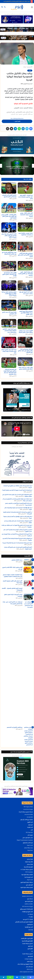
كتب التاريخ (30, 822)
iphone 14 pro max (28, 848)
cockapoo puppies (29, 959)
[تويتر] (27, 128)
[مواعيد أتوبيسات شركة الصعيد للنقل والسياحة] (28, 597)
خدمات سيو (30, 899)
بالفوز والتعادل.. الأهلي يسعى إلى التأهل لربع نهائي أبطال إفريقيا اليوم (8, 216)
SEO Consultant (29, 872)
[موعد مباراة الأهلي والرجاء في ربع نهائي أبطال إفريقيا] (8, 246)
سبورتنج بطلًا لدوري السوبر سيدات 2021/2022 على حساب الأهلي (26, 312)
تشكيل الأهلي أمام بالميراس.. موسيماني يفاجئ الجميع (9, 196)
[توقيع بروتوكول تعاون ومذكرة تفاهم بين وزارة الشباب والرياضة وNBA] (8, 285)
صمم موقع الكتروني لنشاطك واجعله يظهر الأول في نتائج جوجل (17, 14)
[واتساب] (19, 128)
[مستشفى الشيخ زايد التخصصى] (28, 736)
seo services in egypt (28, 809)
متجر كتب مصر (29, 967)
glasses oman (30, 969)
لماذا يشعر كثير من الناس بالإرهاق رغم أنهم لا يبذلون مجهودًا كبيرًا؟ (17, 517)
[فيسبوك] (31, 128)
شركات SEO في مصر (28, 919)
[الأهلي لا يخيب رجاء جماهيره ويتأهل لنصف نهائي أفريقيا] (25, 324)
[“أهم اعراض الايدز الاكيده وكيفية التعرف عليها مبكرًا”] (28, 583)
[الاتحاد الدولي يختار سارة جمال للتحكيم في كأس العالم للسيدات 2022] (8, 227)
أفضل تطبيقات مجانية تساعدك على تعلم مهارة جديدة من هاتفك (18, 522)
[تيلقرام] (15, 128)
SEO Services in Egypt (27, 907)
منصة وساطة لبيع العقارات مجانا (17, 118)
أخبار (17, 163)
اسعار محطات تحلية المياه (26, 887)
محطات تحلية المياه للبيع (27, 882)
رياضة (24, 67)
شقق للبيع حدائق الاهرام (27, 938)
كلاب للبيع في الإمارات (27, 912)
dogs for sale (30, 845)
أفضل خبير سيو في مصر (17, 756)
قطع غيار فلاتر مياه (28, 867)
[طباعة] (7, 128)
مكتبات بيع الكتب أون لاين (26, 820)
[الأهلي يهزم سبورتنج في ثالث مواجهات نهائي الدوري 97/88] (8, 266)
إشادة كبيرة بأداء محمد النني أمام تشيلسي (9, 313)
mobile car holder (29, 904)
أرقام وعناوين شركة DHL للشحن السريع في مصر (12, 568)
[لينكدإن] (23, 128)
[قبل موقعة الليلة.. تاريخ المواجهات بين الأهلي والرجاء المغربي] (25, 265)
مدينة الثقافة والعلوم (17, 560)
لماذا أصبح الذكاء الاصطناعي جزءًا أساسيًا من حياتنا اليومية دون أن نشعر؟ (17, 535)
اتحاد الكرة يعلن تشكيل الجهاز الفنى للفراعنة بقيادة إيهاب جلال (8, 351)
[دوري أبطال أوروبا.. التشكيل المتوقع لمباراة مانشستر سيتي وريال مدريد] (8, 323)
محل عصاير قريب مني (28, 838)
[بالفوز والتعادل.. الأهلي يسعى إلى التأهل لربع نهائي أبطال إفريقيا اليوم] (8, 208)
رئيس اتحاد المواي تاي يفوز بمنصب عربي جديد (26, 293)
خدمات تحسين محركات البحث (26, 812)
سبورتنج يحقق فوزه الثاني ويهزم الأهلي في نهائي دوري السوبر (25, 254)
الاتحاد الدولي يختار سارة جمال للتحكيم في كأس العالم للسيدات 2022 (8, 235)
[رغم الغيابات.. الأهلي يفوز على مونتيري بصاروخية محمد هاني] (25, 188)
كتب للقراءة (30, 827)
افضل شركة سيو (29, 901)
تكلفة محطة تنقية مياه (27, 875)
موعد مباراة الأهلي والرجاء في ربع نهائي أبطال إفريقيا (9, 253)
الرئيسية (29, 67)
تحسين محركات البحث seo (27, 869)
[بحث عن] (2, 8)
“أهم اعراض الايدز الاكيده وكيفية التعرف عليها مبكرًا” (12, 582)
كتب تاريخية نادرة (29, 877)
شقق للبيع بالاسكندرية (27, 941)
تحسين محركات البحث (27, 944)
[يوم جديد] (17, 7)
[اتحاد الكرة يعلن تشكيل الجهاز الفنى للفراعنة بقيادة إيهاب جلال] (8, 342)
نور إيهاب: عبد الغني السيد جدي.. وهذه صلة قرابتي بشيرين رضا (12, 603)
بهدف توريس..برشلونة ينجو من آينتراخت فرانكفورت (26, 234)
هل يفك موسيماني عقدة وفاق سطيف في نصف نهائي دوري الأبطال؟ (25, 350)
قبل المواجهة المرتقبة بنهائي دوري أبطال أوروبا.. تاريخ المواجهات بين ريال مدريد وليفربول (9, 371)
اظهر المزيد (17, 121)
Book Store (30, 850)
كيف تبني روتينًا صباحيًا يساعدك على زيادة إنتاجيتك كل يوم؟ (17, 543)
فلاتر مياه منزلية (29, 862)
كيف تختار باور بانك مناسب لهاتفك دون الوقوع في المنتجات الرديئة (17, 487)
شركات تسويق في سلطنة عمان (25, 964)
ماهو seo (31, 917)
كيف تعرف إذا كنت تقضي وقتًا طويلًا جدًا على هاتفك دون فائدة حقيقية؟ (17, 526)
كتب (32, 830)
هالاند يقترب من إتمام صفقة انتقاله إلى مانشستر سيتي (26, 368)
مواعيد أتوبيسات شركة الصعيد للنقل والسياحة (13, 595)
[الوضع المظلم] (5, 8)
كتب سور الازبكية (29, 927)
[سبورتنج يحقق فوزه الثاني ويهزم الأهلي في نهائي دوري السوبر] (25, 247)
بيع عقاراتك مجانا (17, 26)
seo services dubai (29, 814)
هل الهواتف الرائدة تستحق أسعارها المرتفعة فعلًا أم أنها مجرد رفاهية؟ (17, 539)
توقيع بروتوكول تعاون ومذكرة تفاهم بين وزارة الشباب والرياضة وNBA (9, 293)
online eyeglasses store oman (26, 972)
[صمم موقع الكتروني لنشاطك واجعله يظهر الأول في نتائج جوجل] (17, 792)
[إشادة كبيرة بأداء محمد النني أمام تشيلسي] (8, 305)
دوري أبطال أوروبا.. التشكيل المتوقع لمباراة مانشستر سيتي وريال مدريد (9, 330)
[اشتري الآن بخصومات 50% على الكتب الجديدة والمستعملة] (17, 145)
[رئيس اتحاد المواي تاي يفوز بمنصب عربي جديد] (25, 285)
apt (32, 951)
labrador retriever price (27, 896)
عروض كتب (30, 835)
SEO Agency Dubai (28, 807)
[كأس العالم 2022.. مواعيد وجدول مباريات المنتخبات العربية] (25, 207)
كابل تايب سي (29, 885)
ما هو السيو (30, 924)
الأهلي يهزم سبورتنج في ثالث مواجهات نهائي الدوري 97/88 (9, 274)
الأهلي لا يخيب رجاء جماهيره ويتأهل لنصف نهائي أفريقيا (26, 331)
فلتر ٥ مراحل (30, 859)
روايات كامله (30, 962)
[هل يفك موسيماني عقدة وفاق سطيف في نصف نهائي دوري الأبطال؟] (25, 342)
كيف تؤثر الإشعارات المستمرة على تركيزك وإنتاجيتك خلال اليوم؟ (18, 508)
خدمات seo (30, 914)
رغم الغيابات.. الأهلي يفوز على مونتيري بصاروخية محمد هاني (25, 196)
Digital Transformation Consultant (25, 840)
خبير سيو (30, 825)
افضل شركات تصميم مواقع (26, 909)
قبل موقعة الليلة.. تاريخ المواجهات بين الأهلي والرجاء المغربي (25, 273)
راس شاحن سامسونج (28, 843)
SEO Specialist (29, 832)
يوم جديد (30, 930)
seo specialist (30, 817)
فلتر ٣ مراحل (30, 864)
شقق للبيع (30, 949)
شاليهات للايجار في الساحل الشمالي (24, 922)
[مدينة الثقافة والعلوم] (28, 562)
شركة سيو (30, 956)
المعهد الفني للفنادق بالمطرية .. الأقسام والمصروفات (12, 589)
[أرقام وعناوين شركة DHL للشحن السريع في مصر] (28, 570)
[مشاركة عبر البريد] (11, 128)
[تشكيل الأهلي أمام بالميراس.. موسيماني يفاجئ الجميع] (8, 188)
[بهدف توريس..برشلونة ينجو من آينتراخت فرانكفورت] (25, 227)
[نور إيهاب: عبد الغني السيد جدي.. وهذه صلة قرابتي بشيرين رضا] (28, 663)
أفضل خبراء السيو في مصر (17, 387)
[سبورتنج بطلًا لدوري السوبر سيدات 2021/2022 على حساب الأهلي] (25, 305)
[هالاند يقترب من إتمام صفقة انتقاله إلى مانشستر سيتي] (25, 361)
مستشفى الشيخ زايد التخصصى (14, 727)
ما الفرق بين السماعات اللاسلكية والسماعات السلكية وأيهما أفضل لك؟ (17, 513)
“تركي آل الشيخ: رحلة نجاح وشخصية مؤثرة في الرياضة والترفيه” (17, 167)
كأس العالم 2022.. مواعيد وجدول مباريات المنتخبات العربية (26, 214)
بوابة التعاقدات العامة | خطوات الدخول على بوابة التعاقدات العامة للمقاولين (12, 575)
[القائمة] (32, 8)
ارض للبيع (30, 946)
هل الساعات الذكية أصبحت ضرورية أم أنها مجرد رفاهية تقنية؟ (17, 490)
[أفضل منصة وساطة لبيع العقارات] (17, 30)
